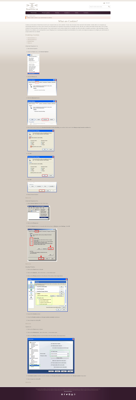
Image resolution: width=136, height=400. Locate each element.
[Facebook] (64, 394)
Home (27, 15)
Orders (76, 12)
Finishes (57, 12)
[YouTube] (72, 394)
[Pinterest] (62, 394)
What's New (34, 12)
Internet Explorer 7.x (32, 37)
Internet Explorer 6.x (32, 39)
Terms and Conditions (68, 391)
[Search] (109, 6)
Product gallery (46, 12)
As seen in (66, 12)
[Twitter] (67, 394)
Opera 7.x (29, 42)
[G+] (75, 394)
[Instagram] (69, 394)
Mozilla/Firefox (30, 41)
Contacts (86, 12)
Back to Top (28, 197)
